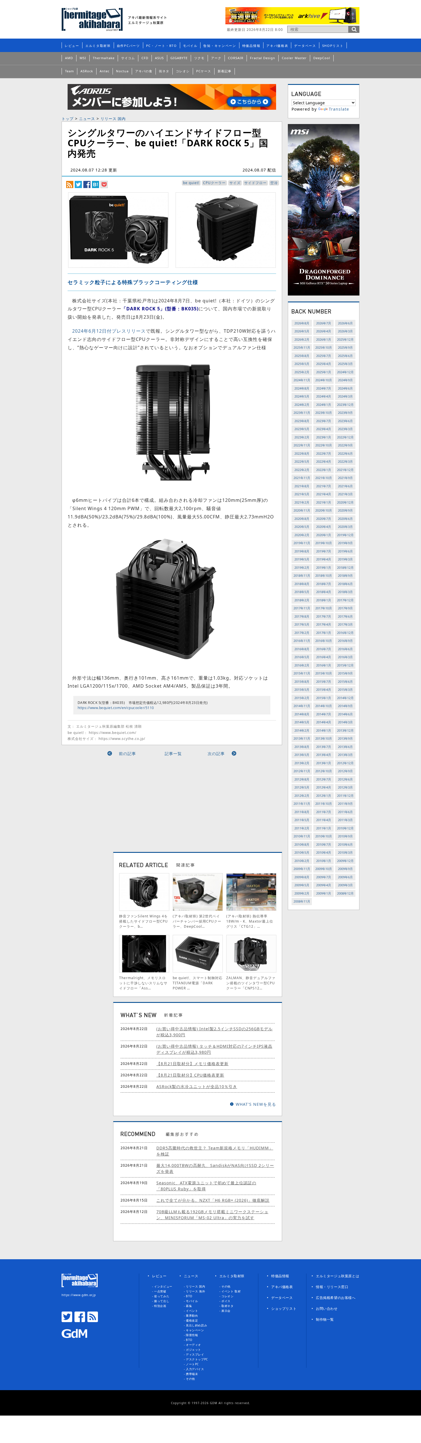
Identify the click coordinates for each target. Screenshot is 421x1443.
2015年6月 (345, 681)
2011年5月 (301, 820)
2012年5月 (301, 787)
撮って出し (161, 1301)
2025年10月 (323, 347)
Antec (104, 71)
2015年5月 (301, 689)
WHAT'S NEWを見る (256, 1104)
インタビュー (163, 1286)
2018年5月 (301, 592)
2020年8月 (301, 518)
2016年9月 (345, 640)
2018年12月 (345, 567)
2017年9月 (345, 608)
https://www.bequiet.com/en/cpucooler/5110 (116, 707)
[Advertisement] (120, 802)
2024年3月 (345, 396)
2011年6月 (345, 812)
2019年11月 (302, 543)
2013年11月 (302, 738)
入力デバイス (195, 1369)
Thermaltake (104, 58)
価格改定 (192, 1320)
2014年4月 (323, 722)
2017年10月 (323, 608)
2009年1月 (323, 893)
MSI (83, 58)
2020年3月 (345, 526)
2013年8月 (301, 747)
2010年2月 (301, 861)
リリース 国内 (113, 118)
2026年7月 (323, 323)
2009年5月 (301, 885)
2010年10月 (323, 836)
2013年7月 (323, 747)
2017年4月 (323, 624)
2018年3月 (345, 592)
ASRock (86, 71)
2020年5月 (301, 526)
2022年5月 (301, 461)
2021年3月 (345, 494)
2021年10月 (323, 478)
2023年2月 (301, 437)
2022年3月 (345, 461)
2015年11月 (302, 673)
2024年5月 (301, 396)
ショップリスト (283, 1308)
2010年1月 (323, 861)
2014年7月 (323, 714)
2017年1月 (323, 632)
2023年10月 (323, 412)
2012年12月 (345, 763)
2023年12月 (345, 404)
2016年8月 (301, 649)
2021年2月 (301, 502)
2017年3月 (345, 624)
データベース (305, 45)
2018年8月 (301, 584)
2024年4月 (323, 396)
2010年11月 (302, 836)
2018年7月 (323, 584)
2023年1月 (323, 437)
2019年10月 (323, 543)
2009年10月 (323, 869)
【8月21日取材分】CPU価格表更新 (190, 1075)
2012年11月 (302, 771)
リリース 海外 (195, 1291)
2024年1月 (323, 404)
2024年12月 (345, 372)
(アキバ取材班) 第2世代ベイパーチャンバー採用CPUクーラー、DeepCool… (197, 921)
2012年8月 (301, 779)
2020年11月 (302, 510)
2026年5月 (301, 331)
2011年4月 (323, 820)
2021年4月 (323, 494)
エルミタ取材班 (98, 45)
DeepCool (321, 58)
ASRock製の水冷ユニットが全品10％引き (196, 1086)
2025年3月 (345, 364)
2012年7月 (323, 779)
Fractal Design (262, 58)
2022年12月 (345, 437)
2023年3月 (345, 429)
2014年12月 (345, 698)
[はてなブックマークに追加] (95, 184)
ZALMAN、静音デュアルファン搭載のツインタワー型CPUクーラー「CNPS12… (251, 983)
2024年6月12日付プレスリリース (109, 331)
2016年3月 (345, 657)
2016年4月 (323, 657)
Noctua (122, 71)
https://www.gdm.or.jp (79, 1295)
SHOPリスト (333, 45)
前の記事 (127, 753)
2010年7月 (323, 844)
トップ (68, 118)
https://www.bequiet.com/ (112, 732)
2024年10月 (323, 380)
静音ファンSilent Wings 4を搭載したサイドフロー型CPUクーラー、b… (143, 921)
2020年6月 (345, 518)
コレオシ (183, 71)
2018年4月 (323, 592)
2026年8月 (301, 323)
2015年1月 (323, 698)
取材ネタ (227, 1306)
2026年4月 (323, 331)
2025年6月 (345, 356)
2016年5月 (301, 657)
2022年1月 (323, 470)
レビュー (72, 45)
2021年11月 (302, 478)
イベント (192, 1311)
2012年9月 (345, 771)
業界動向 (192, 1316)
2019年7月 (323, 551)
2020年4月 (323, 526)
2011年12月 (345, 795)
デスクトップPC (197, 1359)
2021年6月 (345, 486)
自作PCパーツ (128, 45)
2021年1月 (323, 502)
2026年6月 (345, 323)
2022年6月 (345, 453)
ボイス (226, 1301)
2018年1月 (323, 600)
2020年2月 (301, 535)
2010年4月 (323, 852)
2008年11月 (302, 901)
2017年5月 (301, 624)
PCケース (203, 71)
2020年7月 (323, 518)
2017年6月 (345, 616)
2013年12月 (345, 730)
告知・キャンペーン (219, 45)
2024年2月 (301, 404)
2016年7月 (323, 649)
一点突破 (160, 1291)
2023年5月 (301, 429)
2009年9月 (345, 869)
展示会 (226, 1311)
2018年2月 (301, 600)
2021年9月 (345, 478)
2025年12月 (345, 339)
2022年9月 (345, 445)
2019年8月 (301, 551)
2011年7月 (323, 812)
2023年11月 (302, 412)
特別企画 (160, 1306)
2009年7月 (323, 877)
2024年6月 (345, 388)
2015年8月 (301, 681)
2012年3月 (345, 787)
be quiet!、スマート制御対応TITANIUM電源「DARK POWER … (198, 983)
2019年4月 (323, 559)
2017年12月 (345, 600)
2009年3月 (345, 885)
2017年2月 (301, 632)
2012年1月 (323, 795)
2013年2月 (301, 763)
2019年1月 (323, 567)
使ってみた (161, 1296)
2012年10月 (323, 771)
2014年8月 (301, 714)
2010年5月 (301, 852)
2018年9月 (345, 575)
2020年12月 (345, 502)
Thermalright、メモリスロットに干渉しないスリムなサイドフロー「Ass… (143, 983)
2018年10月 (323, 575)
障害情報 (192, 1335)
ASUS (159, 58)
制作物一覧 (325, 1319)
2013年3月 (345, 755)
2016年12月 (345, 632)
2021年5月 (301, 494)
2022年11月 (302, 445)
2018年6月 (345, 584)
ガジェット (193, 1350)
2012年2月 (301, 795)
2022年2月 (301, 470)
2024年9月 (345, 380)
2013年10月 (323, 738)
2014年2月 (301, 730)
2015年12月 (345, 665)
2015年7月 (323, 681)
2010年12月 (345, 828)
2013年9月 (345, 738)
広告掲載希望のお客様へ (336, 1297)
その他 (190, 1379)
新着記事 (224, 71)
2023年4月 (323, 429)
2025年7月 (323, 356)
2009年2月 (301, 893)
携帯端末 (192, 1374)
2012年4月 (323, 787)
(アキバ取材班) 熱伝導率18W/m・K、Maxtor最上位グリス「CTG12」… (249, 921)
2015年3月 (345, 689)
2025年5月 (301, 364)
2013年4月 (323, 755)
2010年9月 (345, 836)
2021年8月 (301, 486)
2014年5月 (301, 722)
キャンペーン (195, 1330)
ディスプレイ (195, 1354)
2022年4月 (323, 461)
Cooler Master (294, 58)
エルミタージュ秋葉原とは (337, 1276)
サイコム (128, 58)
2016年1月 (323, 665)
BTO (189, 1296)
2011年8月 (301, 812)
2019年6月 (345, 551)
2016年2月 (301, 665)
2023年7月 (323, 421)
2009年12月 (345, 861)
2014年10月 (323, 706)
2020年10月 (323, 510)
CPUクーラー (214, 182)
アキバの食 (143, 71)
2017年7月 (323, 616)
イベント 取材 (231, 1291)
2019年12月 (345, 535)
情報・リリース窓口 (332, 1286)
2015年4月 (323, 689)
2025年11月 (302, 347)
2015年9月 (345, 673)
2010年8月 (301, 844)
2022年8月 (301, 453)
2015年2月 (301, 698)
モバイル (190, 45)
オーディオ (193, 1345)
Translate (339, 109)
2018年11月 (302, 575)
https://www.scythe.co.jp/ (122, 738)
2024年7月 (323, 388)
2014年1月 (323, 730)
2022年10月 (323, 445)
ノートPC (192, 1364)
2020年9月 (345, 510)
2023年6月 (345, 421)
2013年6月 (345, 747)
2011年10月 (323, 803)
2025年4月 (323, 364)
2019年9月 (345, 543)
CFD (144, 58)
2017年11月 (302, 608)
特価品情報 (251, 45)
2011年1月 (323, 828)
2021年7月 (323, 486)
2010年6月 (345, 844)
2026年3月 (345, 331)
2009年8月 (301, 877)
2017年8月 (301, 616)
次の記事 (216, 753)
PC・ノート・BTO (161, 45)
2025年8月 (301, 356)
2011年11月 (302, 803)
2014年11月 (302, 706)
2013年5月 (301, 755)
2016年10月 (323, 640)
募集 (189, 1306)
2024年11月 (302, 380)
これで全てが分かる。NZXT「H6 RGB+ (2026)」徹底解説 (212, 1200)
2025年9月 (345, 347)
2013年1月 (323, 763)
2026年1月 (323, 339)
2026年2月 (301, 339)
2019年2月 (301, 567)
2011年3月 (345, 820)
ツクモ (199, 58)
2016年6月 (345, 649)
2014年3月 (345, 722)
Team (69, 71)
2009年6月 (345, 877)
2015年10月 (323, 673)
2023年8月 (301, 421)
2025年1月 (323, 372)
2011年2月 (301, 828)
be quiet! (191, 182)
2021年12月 (345, 470)
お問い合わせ (327, 1308)
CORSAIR (235, 58)
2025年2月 (301, 372)
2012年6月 (345, 779)
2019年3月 (345, 559)
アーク (216, 58)
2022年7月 (323, 453)
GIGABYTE (179, 58)
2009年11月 (302, 869)
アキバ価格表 (277, 45)
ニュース (87, 118)
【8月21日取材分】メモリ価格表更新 (192, 1063)
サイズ (235, 182)
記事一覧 (173, 753)
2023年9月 (345, 412)
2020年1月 (323, 535)
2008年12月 (345, 893)
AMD (69, 58)
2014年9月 (345, 706)
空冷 (274, 182)
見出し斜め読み (196, 1325)
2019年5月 (301, 559)
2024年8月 (301, 388)
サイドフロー (255, 182)
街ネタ (164, 71)
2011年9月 (345, 803)
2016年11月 (302, 640)
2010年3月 (345, 852)
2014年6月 (345, 714)
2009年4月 (323, 885)
